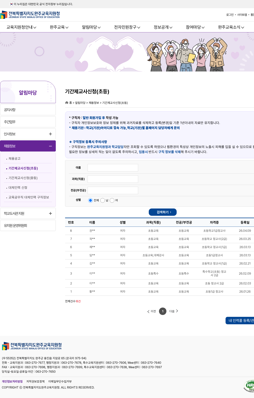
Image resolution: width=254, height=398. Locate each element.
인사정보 (9, 134)
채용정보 (9, 146)
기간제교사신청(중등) (23, 178)
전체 (96, 200)
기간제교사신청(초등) (23, 168)
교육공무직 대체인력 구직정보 (29, 197)
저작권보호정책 (35, 381)
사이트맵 (242, 15)
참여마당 (193, 27)
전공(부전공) (78, 190)
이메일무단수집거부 (60, 381)
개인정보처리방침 (12, 381)
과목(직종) (78, 179)
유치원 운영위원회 (15, 225)
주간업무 (9, 122)
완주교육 (57, 27)
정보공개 (161, 27)
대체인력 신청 (18, 188)
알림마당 (89, 27)
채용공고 (14, 158)
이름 (78, 167)
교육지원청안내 (20, 27)
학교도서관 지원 (14, 213)
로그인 (230, 15)
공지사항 (9, 110)
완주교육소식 (229, 27)
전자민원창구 (125, 27)
